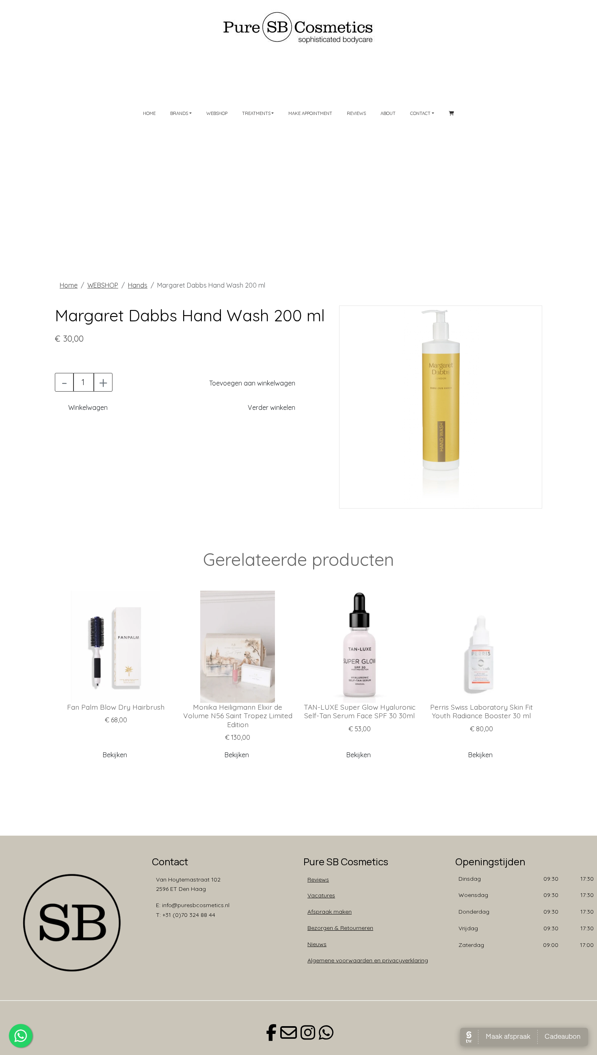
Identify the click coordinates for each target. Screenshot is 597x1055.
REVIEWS (356, 113)
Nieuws (317, 944)
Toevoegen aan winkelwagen (252, 383)
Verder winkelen (271, 407)
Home (69, 285)
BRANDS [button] (179, 113)
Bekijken (115, 755)
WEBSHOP (216, 113)
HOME (149, 113)
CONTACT (420, 113)
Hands (137, 285)
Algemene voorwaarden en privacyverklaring (367, 960)
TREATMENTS (256, 113)
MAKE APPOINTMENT (310, 113)
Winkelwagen (88, 407)
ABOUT (388, 113)
